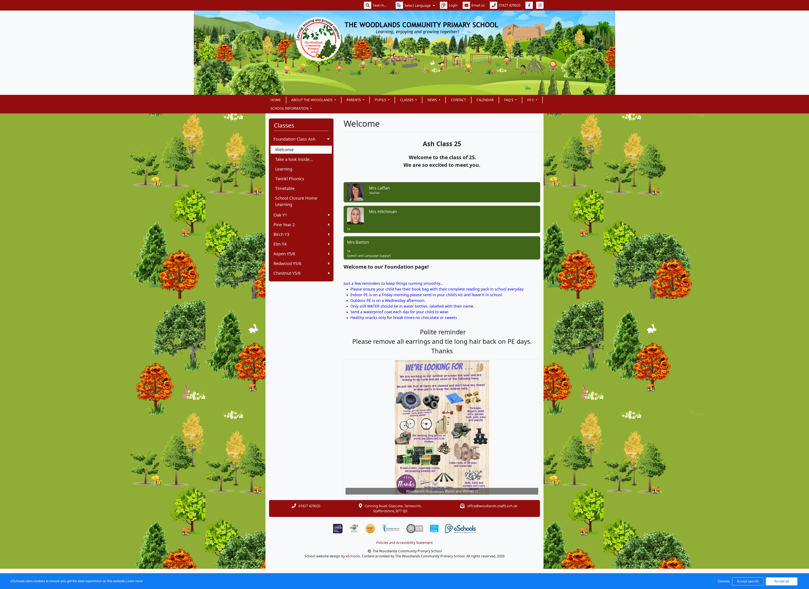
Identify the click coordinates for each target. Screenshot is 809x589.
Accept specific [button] (748, 581)
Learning (283, 169)
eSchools (353, 556)
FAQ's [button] (509, 100)
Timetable (285, 188)
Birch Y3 (281, 234)
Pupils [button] (381, 100)
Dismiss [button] (724, 581)
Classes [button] (407, 100)
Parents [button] (354, 100)
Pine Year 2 (284, 224)
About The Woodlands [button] (312, 100)
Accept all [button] (781, 581)
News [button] (432, 100)
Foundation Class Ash (294, 139)
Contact (458, 100)
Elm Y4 (280, 244)
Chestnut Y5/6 (287, 273)
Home (276, 100)
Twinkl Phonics (289, 179)
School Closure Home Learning (296, 201)
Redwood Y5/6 (287, 263)
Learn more (134, 581)
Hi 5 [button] (530, 100)
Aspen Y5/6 (284, 254)
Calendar (485, 100)
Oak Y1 (280, 215)
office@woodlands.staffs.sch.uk (492, 506)
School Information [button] (290, 108)
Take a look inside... (294, 159)
